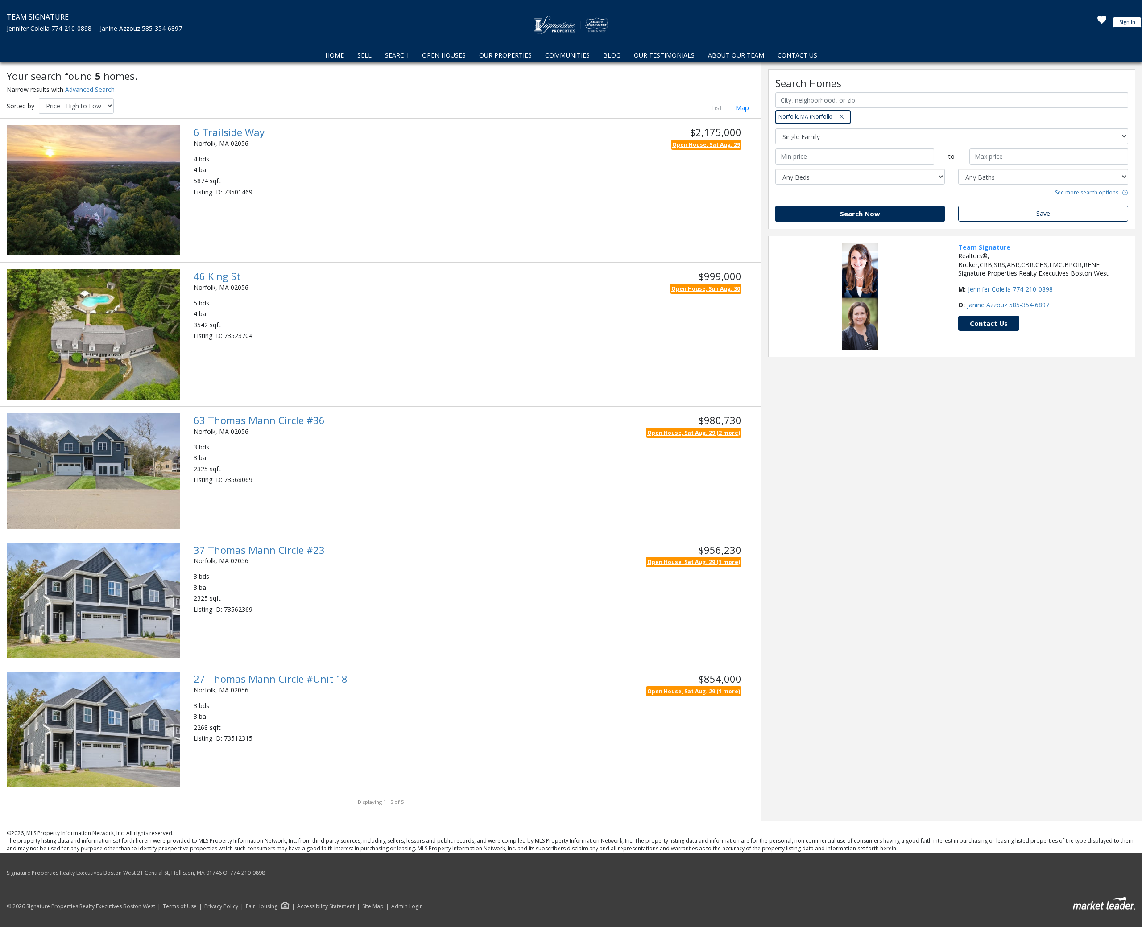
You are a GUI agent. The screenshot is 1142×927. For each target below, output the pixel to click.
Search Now (860, 213)
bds (204, 159)
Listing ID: (208, 192)
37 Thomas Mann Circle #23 (259, 549)
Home (334, 55)
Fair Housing (261, 906)
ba (202, 169)
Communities (567, 55)
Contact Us (797, 55)
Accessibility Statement (326, 906)
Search (397, 55)
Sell (364, 55)
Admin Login (407, 906)
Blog (612, 55)
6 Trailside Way (229, 132)
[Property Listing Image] (93, 189)
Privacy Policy (221, 906)
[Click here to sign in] (1101, 22)
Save (1043, 213)
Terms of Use (180, 906)
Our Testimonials (664, 55)
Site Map (373, 906)
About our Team (736, 55)
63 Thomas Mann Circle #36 (259, 420)
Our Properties (505, 55)
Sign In (1127, 22)
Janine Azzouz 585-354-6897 (141, 28)
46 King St (217, 276)
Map (742, 107)
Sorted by (20, 106)
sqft (215, 181)
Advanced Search (90, 89)
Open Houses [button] (444, 55)
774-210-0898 (247, 873)
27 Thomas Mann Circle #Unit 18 (271, 678)
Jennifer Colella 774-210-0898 (49, 28)
